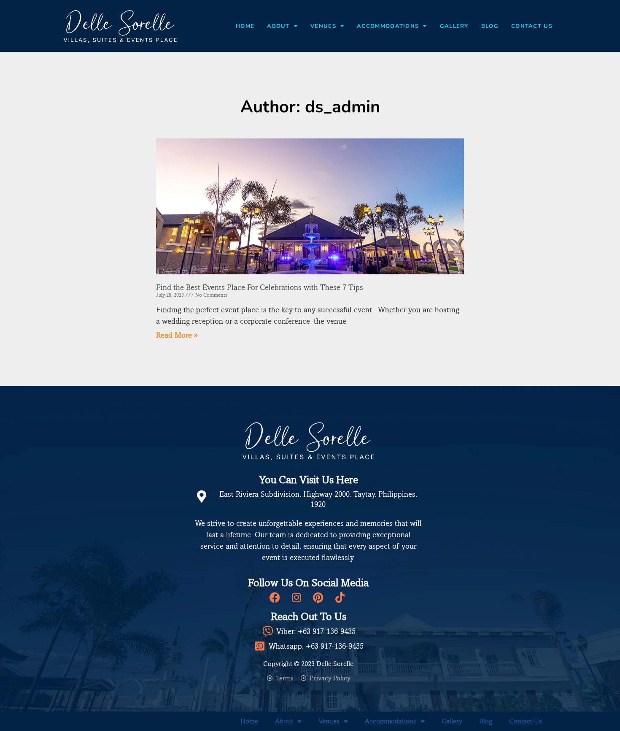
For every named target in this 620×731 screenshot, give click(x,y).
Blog (490, 26)
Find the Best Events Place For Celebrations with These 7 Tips (259, 287)
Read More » (176, 334)
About (278, 26)
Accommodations (388, 26)
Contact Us (532, 26)
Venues (323, 26)
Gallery (454, 26)
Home (245, 26)
